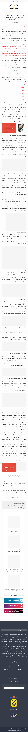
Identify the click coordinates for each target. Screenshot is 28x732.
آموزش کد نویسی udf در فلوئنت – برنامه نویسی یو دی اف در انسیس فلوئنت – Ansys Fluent (14, 570)
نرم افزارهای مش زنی (11, 497)
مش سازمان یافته (5, 494)
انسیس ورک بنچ (12, 485)
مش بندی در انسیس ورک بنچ (7, 492)
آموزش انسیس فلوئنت (12, 457)
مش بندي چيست (22, 490)
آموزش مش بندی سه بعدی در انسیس (15, 483)
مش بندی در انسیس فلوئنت (16, 492)
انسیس (21, 485)
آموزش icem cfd (9, 118)
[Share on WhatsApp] (19, 476)
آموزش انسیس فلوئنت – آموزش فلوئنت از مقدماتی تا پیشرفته (14, 530)
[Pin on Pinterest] (11, 476)
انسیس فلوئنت (17, 485)
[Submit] (2, 630)
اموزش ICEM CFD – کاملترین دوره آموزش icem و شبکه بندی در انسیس (14, 590)
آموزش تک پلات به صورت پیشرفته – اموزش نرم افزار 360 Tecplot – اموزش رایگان (14, 550)
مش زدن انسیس (11, 494)
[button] (26, 7)
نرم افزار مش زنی (18, 497)
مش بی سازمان (16, 494)
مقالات (13, 481)
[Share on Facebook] (17, 476)
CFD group (9, 730)
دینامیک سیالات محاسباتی (14, 29)
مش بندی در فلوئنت (22, 494)
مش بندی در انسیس (10, 490)
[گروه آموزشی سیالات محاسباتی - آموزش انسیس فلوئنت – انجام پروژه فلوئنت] (14, 7)
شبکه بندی (16, 481)
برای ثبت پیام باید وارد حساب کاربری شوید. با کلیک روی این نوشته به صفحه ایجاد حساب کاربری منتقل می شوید (15, 507)
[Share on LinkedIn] (9, 476)
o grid (11, 205)
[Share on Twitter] (15, 476)
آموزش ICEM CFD (9, 128)
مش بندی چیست (16, 490)
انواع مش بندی (7, 485)
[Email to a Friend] (13, 476)
